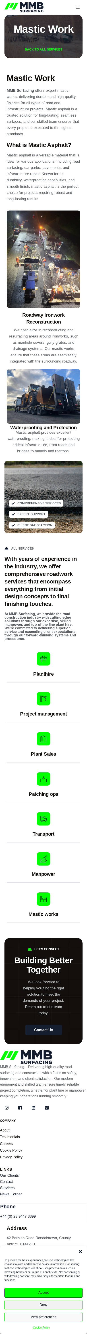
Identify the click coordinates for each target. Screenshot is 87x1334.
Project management (43, 714)
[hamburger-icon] (77, 7)
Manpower (43, 874)
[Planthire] (43, 658)
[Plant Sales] (43, 738)
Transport (43, 834)
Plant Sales (43, 754)
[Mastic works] (43, 899)
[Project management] (43, 698)
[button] (80, 1251)
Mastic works (43, 914)
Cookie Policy (41, 1327)
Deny (44, 1305)
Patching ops (43, 794)
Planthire (43, 674)
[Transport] (43, 818)
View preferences (43, 1317)
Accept (43, 1292)
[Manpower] (43, 859)
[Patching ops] (43, 779)
